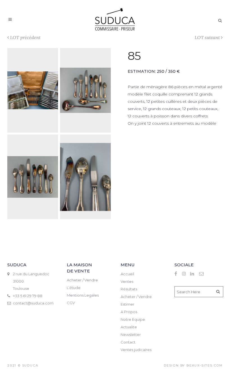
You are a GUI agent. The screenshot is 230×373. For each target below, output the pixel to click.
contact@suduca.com (33, 303)
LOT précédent (25, 37)
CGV (71, 303)
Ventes (127, 281)
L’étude (74, 287)
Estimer (127, 304)
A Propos (129, 312)
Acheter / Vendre (82, 280)
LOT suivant (207, 37)
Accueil (127, 274)
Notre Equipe (133, 319)
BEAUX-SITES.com (205, 365)
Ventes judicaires (136, 349)
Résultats (129, 289)
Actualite (129, 327)
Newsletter (131, 334)
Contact (128, 342)
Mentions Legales (83, 295)
